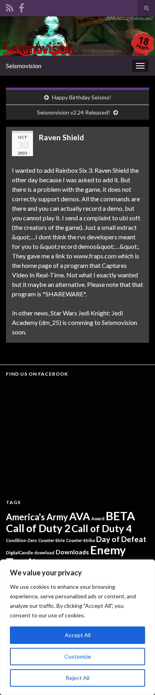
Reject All (77, 677)
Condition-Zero (21, 540)
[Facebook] (21, 6)
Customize (77, 656)
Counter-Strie (51, 540)
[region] (77, 627)
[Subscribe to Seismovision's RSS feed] (10, 6)
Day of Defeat (121, 539)
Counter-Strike (80, 540)
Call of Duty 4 (102, 528)
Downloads (72, 552)
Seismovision (23, 65)
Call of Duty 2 (38, 528)
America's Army (37, 517)
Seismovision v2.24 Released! (73, 112)
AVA (79, 516)
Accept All (78, 635)
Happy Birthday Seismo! (81, 97)
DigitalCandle (19, 552)
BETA (120, 516)
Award (98, 518)
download (44, 552)
